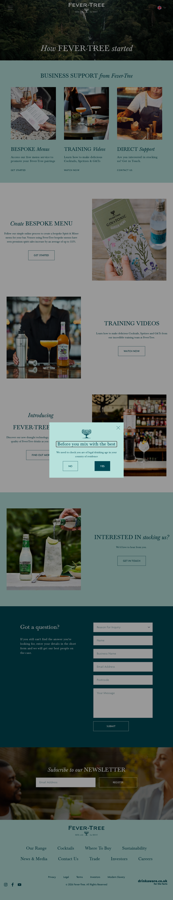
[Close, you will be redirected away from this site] (118, 427)
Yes (102, 466)
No (70, 466)
